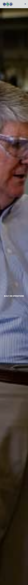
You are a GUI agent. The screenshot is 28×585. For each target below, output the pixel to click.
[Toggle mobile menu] (25, 4)
